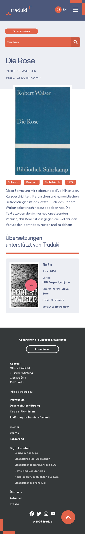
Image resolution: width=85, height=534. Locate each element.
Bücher (14, 427)
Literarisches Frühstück (30, 482)
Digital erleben (20, 448)
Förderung (17, 438)
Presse (14, 503)
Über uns (16, 492)
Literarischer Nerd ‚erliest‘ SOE (35, 464)
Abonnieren (42, 349)
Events (14, 432)
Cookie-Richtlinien (22, 411)
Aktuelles (16, 498)
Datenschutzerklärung (25, 405)
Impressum (17, 399)
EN (65, 9)
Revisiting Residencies (30, 470)
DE (58, 9)
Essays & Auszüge (26, 452)
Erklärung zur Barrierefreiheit (30, 417)
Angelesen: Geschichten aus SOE (37, 476)
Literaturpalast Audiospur (32, 458)
